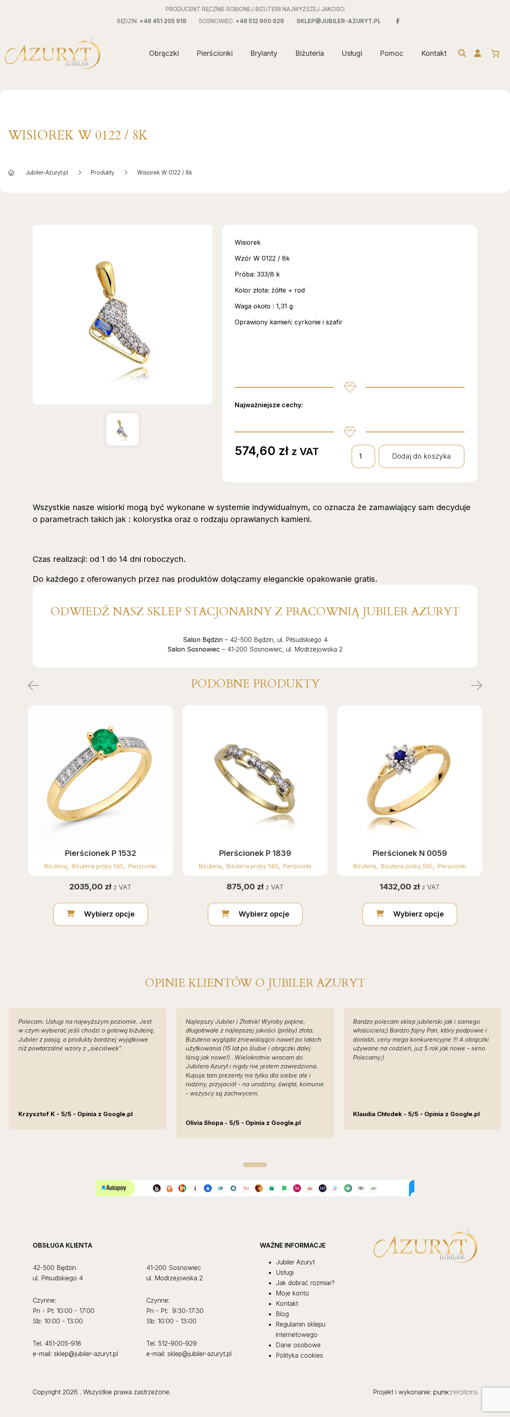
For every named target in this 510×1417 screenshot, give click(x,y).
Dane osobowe (298, 1345)
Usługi (351, 53)
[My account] (477, 53)
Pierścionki (214, 53)
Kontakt (434, 53)
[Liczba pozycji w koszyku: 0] (495, 53)
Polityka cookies (299, 1355)
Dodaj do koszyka (421, 456)
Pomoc (391, 53)
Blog (282, 1314)
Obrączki (164, 53)
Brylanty (263, 53)
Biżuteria (309, 53)
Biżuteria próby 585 (98, 866)
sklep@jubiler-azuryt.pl (338, 21)
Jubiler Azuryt (295, 1262)
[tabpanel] (88, 1069)
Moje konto (292, 1293)
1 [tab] (255, 1164)
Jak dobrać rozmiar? (305, 1283)
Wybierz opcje (109, 914)
